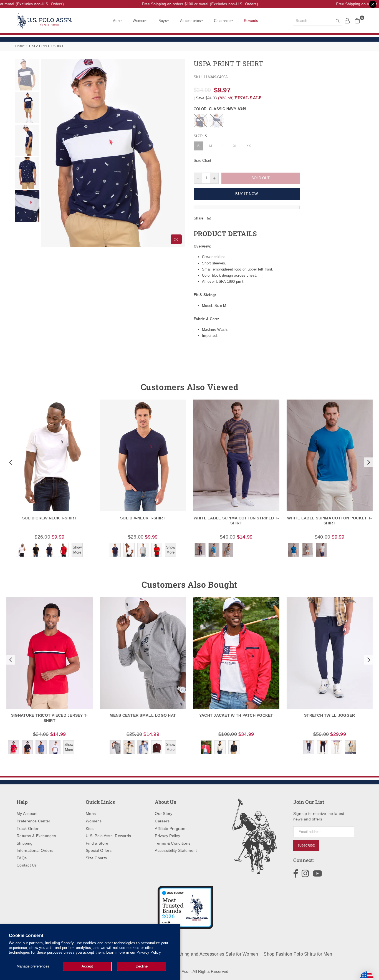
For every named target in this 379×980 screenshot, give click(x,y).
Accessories (190, 21)
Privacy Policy (149, 952)
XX (248, 146)
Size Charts (96, 858)
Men (116, 21)
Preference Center (33, 821)
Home (20, 46)
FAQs (22, 858)
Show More (77, 549)
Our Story (163, 813)
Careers (162, 821)
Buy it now (246, 194)
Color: (220, 109)
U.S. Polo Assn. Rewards (108, 835)
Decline (142, 966)
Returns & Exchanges (36, 835)
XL (235, 146)
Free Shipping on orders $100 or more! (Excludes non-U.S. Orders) (192, 4)
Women (139, 21)
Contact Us (27, 865)
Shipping (24, 843)
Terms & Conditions (172, 843)
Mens (91, 813)
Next (180, 153)
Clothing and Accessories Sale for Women (215, 954)
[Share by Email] (209, 218)
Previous (45, 153)
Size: (200, 136)
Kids (90, 828)
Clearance (222, 21)
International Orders (35, 850)
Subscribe (306, 845)
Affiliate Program (170, 828)
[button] (10, 462)
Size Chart (202, 160)
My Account (27, 813)
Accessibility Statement (176, 850)
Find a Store (97, 843)
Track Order (28, 828)
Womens (94, 821)
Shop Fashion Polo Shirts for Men (298, 954)
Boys (162, 21)
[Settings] (347, 20)
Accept (87, 966)
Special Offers (99, 850)
